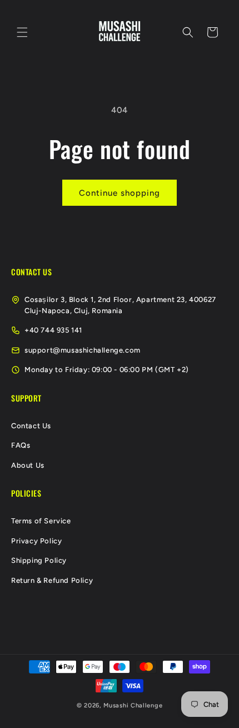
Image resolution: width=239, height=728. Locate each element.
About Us (27, 465)
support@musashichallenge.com (82, 350)
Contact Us (31, 426)
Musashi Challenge (132, 705)
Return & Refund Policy (52, 580)
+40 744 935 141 (53, 330)
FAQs (20, 445)
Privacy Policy (36, 541)
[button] (22, 32)
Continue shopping (119, 193)
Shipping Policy (39, 560)
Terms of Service (41, 521)
